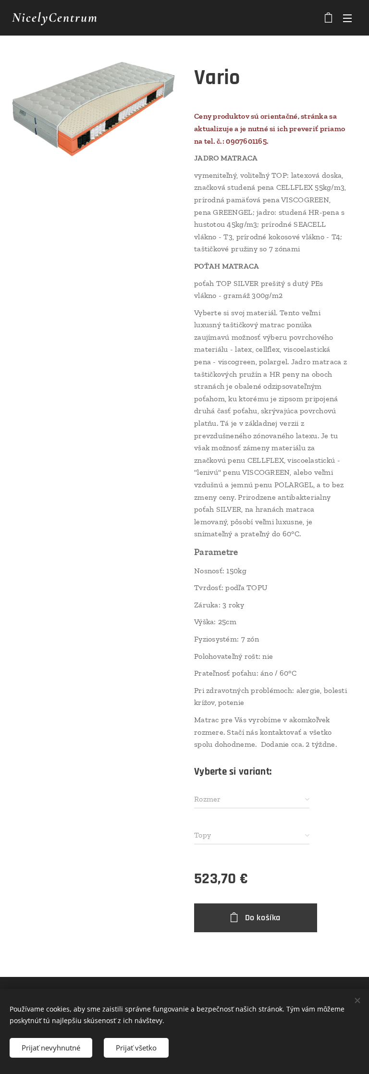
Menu (347, 17)
